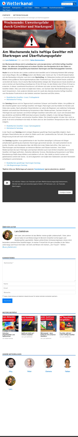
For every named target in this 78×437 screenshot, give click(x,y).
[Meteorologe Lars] (10, 381)
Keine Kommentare (37, 60)
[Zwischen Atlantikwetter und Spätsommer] (10, 323)
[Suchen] (74, 4)
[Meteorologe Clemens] (48, 363)
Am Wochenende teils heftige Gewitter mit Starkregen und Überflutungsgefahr (37, 54)
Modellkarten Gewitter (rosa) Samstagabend (23, 126)
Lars (10, 389)
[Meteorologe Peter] (29, 363)
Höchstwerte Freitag (14, 99)
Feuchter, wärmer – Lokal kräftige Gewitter (67, 333)
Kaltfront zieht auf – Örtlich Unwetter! (28, 333)
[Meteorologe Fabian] (67, 363)
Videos (37, 8)
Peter (29, 371)
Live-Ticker (28, 8)
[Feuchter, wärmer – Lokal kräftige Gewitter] (68, 323)
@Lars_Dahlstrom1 (9, 247)
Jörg (10, 371)
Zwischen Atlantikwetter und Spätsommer (8, 334)
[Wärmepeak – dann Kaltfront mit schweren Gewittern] (49, 323)
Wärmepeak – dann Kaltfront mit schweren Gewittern (48, 334)
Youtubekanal (39, 169)
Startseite (6, 8)
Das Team (6, 10)
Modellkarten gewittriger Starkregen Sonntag (23, 163)
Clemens (48, 371)
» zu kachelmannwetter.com (69, 1)
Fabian (67, 371)
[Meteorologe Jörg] (10, 363)
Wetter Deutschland (20, 15)
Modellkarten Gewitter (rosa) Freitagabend (22, 97)
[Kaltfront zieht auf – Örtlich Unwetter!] (30, 323)
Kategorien (16, 8)
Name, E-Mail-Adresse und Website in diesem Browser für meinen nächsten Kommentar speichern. (31, 296)
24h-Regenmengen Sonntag (16, 165)
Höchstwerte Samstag (14, 128)
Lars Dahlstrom (11, 60)
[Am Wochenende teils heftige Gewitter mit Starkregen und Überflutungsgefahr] (39, 34)
